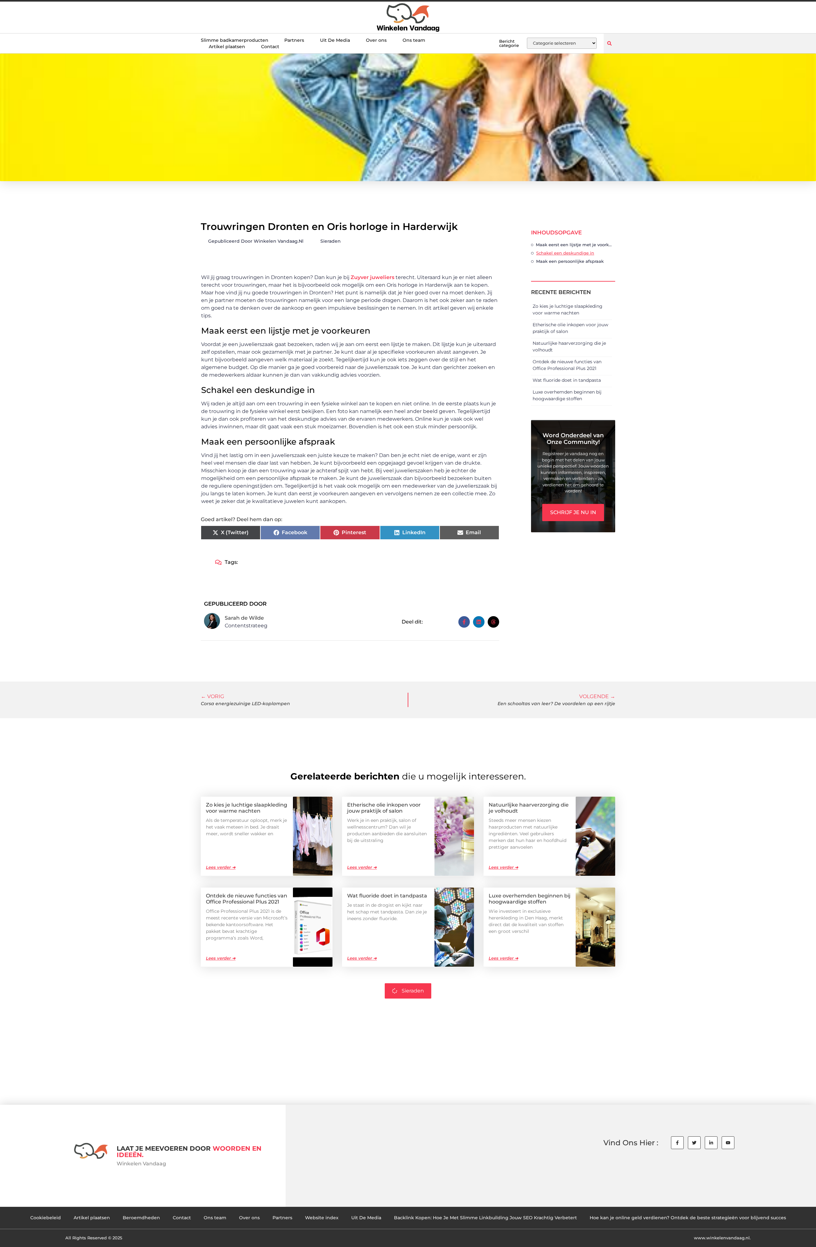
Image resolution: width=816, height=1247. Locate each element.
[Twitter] (694, 1142)
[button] (609, 43)
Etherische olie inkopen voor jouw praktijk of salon (384, 808)
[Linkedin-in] (711, 1142)
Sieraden (330, 241)
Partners (294, 40)
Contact (270, 46)
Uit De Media (335, 40)
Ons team (414, 40)
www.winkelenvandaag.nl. (722, 1237)
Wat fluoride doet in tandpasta (567, 380)
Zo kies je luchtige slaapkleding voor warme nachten (246, 808)
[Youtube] (728, 1142)
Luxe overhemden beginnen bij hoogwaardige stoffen (530, 899)
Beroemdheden (141, 1218)
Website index (322, 1218)
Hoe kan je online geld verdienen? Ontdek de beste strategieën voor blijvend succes (688, 1218)
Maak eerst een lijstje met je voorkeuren (574, 244)
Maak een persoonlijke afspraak (570, 261)
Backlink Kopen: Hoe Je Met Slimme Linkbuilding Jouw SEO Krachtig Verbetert (485, 1218)
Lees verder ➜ (221, 867)
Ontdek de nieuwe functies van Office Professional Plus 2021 (246, 899)
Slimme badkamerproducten (234, 40)
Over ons (376, 40)
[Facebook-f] (677, 1142)
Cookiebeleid (45, 1218)
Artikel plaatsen (227, 46)
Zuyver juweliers (372, 277)
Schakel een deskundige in (565, 252)
